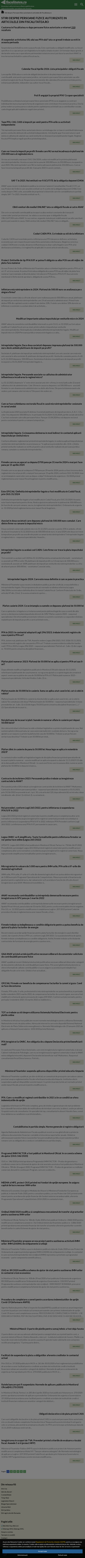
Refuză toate (62, 1555)
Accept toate (42, 1551)
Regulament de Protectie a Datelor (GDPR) (50, 1542)
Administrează (22, 1555)
